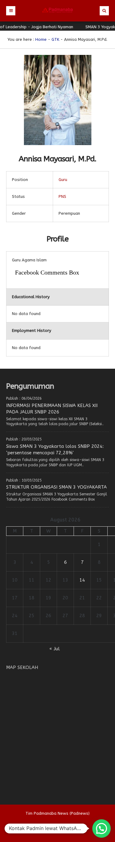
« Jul (54, 649)
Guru (63, 179)
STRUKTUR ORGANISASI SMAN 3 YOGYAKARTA (56, 487)
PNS (62, 196)
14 (82, 580)
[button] (101, 828)
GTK (55, 39)
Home (41, 39)
